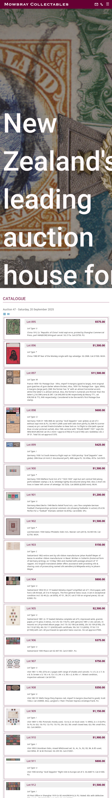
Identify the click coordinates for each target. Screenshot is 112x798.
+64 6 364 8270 (102, 5)
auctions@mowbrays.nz (96, 5)
